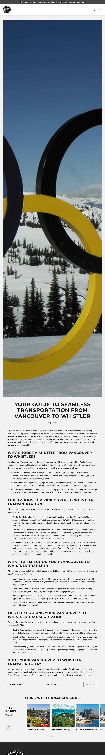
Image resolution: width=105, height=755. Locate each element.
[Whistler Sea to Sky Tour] (63, 715)
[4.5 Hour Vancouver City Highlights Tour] (87, 715)
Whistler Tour (85, 542)
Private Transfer (14, 675)
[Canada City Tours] (8, 727)
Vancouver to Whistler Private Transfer (29, 533)
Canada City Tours (35, 730)
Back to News (53, 684)
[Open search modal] (95, 9)
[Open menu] (100, 9)
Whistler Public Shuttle (82, 517)
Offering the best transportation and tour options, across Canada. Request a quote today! (52, 2)
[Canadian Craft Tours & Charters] (7, 10)
